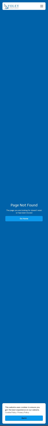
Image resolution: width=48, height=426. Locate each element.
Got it (24, 418)
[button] (41, 6)
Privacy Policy (23, 412)
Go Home (24, 218)
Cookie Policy (11, 412)
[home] (11, 6)
